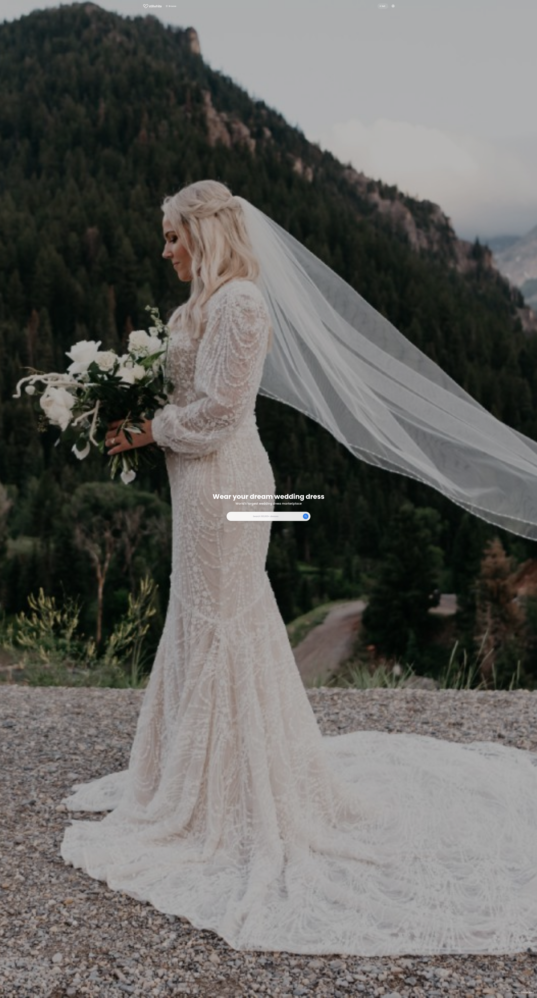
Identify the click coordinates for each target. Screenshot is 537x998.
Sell (383, 6)
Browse (172, 6)
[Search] (305, 516)
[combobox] (268, 516)
